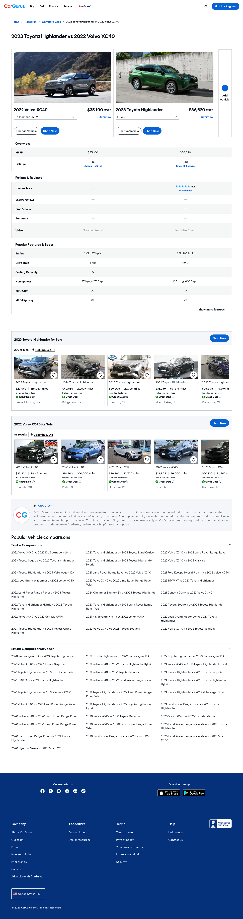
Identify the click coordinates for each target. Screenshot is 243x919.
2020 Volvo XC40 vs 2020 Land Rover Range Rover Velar (119, 726)
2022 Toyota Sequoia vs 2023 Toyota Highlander (192, 604)
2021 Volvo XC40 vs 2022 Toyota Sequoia (38, 664)
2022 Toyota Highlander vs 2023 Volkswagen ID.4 (192, 656)
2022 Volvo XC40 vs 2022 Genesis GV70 (37, 616)
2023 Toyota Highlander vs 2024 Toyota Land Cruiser (120, 552)
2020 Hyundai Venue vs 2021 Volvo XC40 (37, 748)
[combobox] (28, 893)
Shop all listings (93, 165)
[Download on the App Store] (168, 793)
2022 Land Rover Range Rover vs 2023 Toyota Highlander (41, 594)
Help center (175, 832)
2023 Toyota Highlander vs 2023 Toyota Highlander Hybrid (119, 562)
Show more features (211, 309)
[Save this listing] (53, 375)
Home (15, 21)
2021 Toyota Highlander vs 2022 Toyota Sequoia (42, 672)
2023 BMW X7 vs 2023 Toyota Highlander (187, 580)
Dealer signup (78, 832)
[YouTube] (59, 792)
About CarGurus (22, 832)
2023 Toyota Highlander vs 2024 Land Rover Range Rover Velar (119, 606)
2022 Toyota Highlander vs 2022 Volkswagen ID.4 (117, 656)
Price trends (19, 861)
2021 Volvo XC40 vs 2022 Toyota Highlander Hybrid (119, 664)
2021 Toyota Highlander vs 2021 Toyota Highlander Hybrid (193, 682)
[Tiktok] (83, 792)
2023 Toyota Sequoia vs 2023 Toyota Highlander (42, 560)
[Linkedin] (75, 792)
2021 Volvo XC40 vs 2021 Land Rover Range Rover (43, 704)
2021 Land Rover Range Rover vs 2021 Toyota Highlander (190, 706)
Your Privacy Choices (129, 847)
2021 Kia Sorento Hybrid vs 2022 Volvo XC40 (115, 616)
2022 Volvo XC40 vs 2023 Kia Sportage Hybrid (41, 552)
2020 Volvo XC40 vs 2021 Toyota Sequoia (113, 716)
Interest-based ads (128, 854)
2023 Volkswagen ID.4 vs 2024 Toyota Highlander (43, 656)
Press (14, 847)
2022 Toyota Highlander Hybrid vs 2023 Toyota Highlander (41, 606)
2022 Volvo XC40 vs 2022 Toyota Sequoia (188, 628)
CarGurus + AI (47, 505)
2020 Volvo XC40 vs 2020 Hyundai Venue (188, 716)
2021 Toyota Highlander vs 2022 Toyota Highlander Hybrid (119, 706)
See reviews (185, 190)
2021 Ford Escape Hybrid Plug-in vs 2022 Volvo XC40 (195, 572)
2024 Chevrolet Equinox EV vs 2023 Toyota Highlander (121, 592)
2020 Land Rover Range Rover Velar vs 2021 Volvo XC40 (193, 738)
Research (31, 21)
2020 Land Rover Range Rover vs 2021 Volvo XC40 (119, 736)
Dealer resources (80, 839)
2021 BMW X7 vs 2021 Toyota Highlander (37, 680)
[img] (33, 397)
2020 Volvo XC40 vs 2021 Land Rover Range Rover (44, 724)
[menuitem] (32, 6)
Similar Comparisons (26, 545)
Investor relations (22, 854)
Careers (16, 869)
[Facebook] (42, 792)
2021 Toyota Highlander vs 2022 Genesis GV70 (41, 692)
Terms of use (124, 832)
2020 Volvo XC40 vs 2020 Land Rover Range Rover (44, 716)
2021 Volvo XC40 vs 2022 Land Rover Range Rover (118, 680)
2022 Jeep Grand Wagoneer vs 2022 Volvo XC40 (42, 580)
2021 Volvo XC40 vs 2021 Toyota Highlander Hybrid (194, 664)
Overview (105, 116)
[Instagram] (67, 792)
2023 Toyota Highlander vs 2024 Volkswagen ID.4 (43, 572)
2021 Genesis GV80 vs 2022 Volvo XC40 (187, 592)
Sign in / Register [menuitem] (225, 6)
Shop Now (50, 130)
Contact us (175, 839)
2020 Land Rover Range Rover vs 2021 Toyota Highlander (40, 738)
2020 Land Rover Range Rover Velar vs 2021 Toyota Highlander (194, 726)
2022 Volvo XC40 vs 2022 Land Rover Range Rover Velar (119, 582)
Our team (17, 839)
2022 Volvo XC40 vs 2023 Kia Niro (183, 560)
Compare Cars (51, 21)
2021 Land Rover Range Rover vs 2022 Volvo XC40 (118, 572)
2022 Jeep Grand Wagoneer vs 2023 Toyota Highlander (189, 618)
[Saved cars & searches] (205, 6)
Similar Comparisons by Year (32, 649)
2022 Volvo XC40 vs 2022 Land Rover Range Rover (194, 552)
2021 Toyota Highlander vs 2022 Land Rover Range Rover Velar (119, 694)
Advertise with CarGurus (27, 876)
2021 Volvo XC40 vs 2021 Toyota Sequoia (112, 672)
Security (121, 861)
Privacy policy (125, 839)
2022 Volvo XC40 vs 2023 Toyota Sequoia (113, 628)
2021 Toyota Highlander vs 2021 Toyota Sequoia (191, 672)
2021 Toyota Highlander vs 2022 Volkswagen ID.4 (192, 692)
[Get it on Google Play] (194, 793)
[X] (51, 792)
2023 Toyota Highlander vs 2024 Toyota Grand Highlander (41, 630)
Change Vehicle (26, 130)
